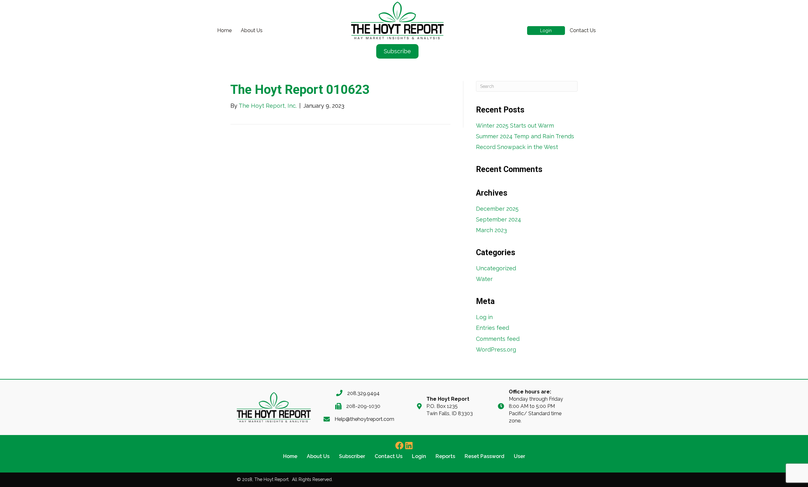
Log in (484, 317)
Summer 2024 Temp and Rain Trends (525, 136)
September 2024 (498, 219)
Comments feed (498, 338)
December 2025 (497, 208)
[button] (399, 445)
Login (546, 30)
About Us (252, 30)
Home (224, 30)
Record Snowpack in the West (517, 147)
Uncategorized (496, 268)
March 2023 (491, 230)
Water (484, 279)
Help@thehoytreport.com (364, 419)
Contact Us (583, 30)
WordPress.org (496, 349)
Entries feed (492, 327)
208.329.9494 (363, 393)
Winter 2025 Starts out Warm (515, 125)
